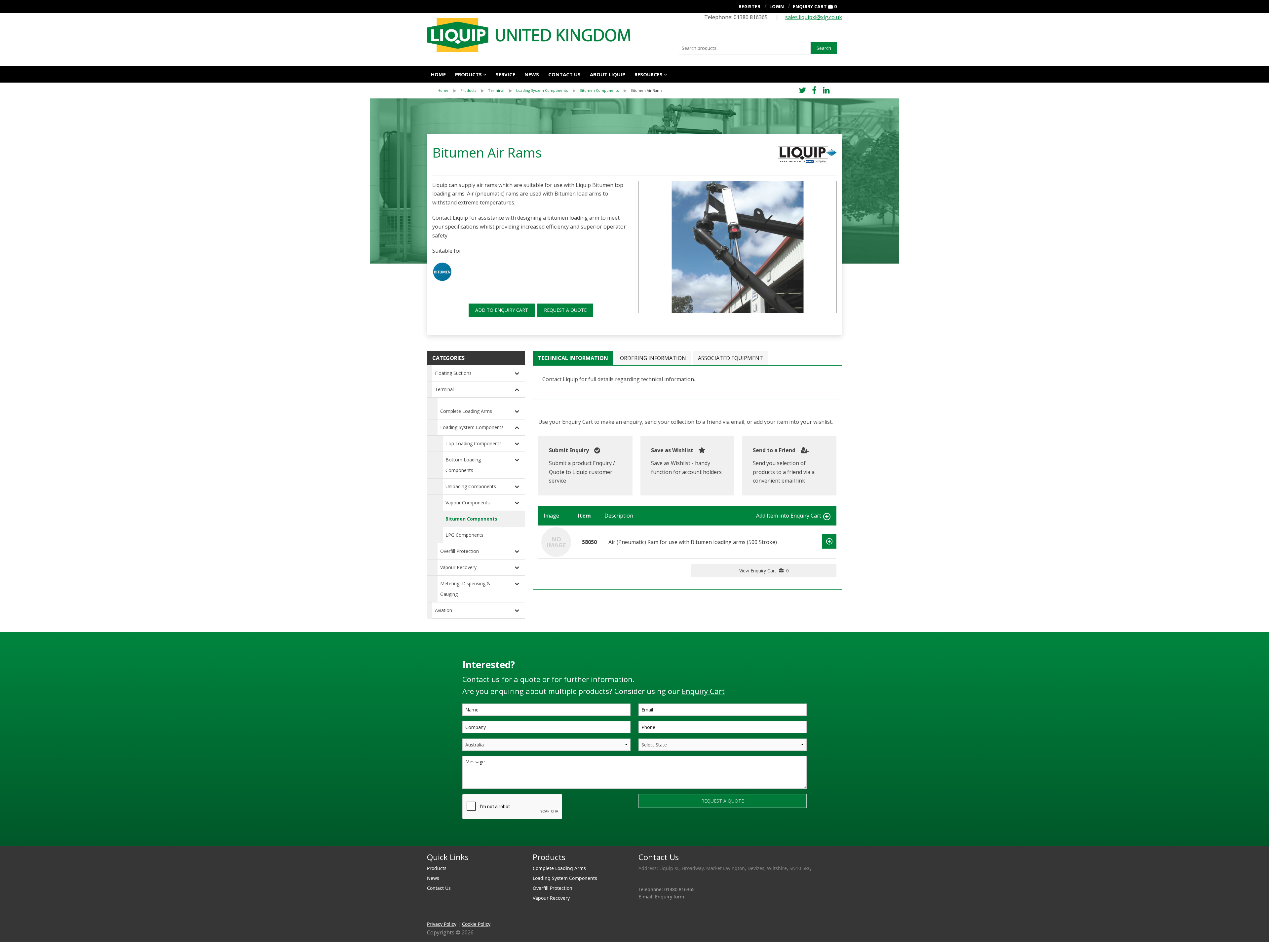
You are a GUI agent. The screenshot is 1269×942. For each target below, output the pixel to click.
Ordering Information (653, 358)
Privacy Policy (441, 924)
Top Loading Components (473, 443)
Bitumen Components (599, 90)
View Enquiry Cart (764, 570)
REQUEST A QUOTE (565, 310)
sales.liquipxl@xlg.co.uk (813, 17)
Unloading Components (470, 486)
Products (468, 74)
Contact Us (564, 74)
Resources (648, 74)
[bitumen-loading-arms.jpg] (737, 247)
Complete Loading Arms (466, 411)
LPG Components (464, 535)
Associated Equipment (730, 358)
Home (438, 74)
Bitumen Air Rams (646, 90)
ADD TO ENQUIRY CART (501, 310)
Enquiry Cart (810, 6)
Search (824, 48)
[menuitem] (449, 90)
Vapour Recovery (458, 567)
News (531, 74)
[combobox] (744, 48)
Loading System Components (542, 90)
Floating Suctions (453, 373)
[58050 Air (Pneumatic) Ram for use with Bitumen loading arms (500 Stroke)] (556, 541)
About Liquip (607, 74)
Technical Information (573, 358)
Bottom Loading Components (463, 464)
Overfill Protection (459, 551)
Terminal (496, 90)
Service (505, 74)
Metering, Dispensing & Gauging (465, 588)
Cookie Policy (476, 924)
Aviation (443, 610)
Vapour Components (467, 502)
